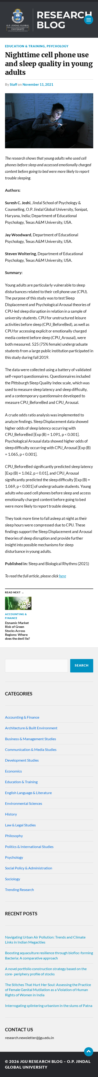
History (11, 814)
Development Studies (22, 760)
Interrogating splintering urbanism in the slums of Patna (48, 1005)
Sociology (12, 879)
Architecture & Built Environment (31, 728)
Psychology (58, 46)
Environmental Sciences (23, 803)
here (62, 576)
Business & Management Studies (30, 739)
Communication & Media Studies (31, 749)
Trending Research (19, 889)
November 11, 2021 (38, 84)
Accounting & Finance (22, 717)
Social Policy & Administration (28, 868)
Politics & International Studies (29, 846)
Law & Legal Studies (20, 825)
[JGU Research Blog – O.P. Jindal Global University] (49, 20)
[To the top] (88, 1051)
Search (82, 665)
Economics (13, 771)
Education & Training (25, 46)
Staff (13, 84)
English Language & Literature (28, 792)
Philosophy (14, 835)
